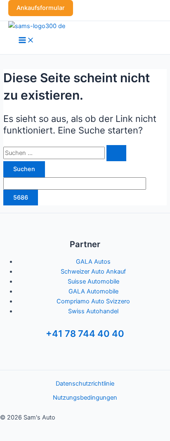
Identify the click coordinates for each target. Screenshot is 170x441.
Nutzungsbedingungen (85, 397)
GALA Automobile (93, 291)
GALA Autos (93, 261)
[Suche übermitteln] (116, 153)
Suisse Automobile (93, 281)
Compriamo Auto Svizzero (93, 301)
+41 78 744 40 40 (85, 333)
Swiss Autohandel (93, 311)
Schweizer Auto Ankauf (93, 271)
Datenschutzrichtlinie (85, 383)
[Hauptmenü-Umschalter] (26, 40)
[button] (40, 8)
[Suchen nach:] (64, 153)
